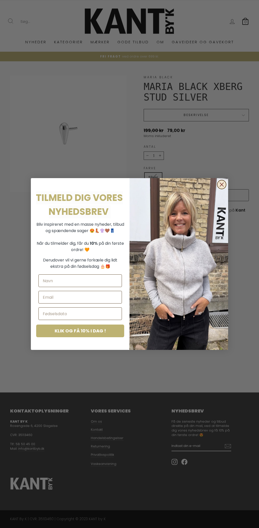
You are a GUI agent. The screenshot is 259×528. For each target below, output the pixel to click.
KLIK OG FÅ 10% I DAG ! (80, 331)
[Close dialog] (221, 184)
